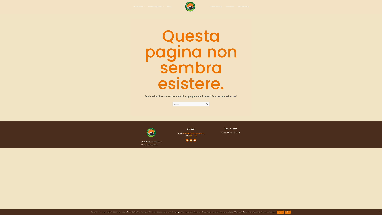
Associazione (138, 7)
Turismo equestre (155, 7)
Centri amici (230, 7)
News (169, 7)
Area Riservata (243, 7)
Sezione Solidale (216, 7)
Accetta (280, 212)
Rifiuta (288, 212)
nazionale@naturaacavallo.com (193, 133)
